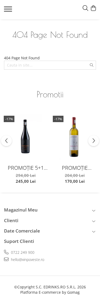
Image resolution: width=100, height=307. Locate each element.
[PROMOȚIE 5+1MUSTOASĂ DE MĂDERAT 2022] (75, 137)
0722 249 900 (22, 252)
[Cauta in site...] (85, 8)
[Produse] (8, 11)
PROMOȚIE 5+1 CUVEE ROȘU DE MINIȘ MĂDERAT (25, 167)
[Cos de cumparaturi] (93, 8)
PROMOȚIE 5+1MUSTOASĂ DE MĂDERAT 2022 (75, 167)
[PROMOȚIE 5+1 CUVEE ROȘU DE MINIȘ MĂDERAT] (26, 137)
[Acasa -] (35, 10)
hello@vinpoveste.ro (27, 259)
